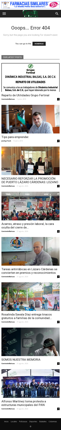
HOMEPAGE (39, 44)
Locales (14, 421)
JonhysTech (6, 141)
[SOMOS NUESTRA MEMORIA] (30, 342)
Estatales (42, 421)
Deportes (33, 421)
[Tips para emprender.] (30, 119)
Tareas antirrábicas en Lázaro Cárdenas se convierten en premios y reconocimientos (29, 270)
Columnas (53, 421)
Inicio (6, 421)
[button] (57, 14)
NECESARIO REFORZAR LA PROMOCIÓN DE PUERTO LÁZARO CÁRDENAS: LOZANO (29, 180)
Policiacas (23, 421)
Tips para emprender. (15, 137)
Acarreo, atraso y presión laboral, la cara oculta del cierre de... (27, 225)
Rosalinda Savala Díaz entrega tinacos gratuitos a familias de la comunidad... (26, 316)
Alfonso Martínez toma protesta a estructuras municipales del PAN (23, 403)
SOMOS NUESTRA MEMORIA (20, 359)
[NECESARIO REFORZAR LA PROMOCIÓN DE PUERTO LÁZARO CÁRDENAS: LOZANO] (30, 161)
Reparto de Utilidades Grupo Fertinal (25, 95)
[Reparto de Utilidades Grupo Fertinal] (30, 77)
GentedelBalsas (8, 99)
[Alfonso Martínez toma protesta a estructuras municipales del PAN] (30, 383)
